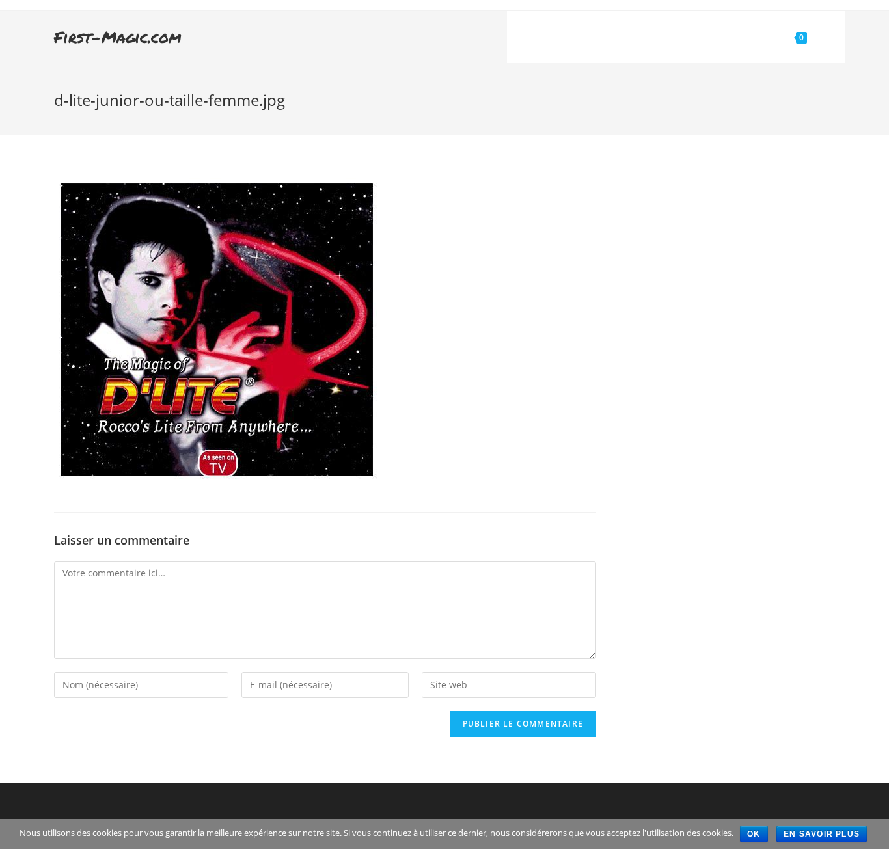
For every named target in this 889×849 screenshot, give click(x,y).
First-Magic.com (118, 36)
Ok (753, 834)
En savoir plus (822, 834)
